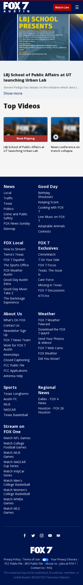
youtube (50, 535)
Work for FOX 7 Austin (15, 347)
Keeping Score (48, 202)
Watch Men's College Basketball (17, 482)
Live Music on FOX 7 (51, 219)
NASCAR (10, 409)
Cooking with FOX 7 (51, 209)
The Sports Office (16, 265)
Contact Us (11, 325)
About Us (13, 313)
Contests (44, 231)
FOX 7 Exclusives (48, 245)
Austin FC (10, 399)
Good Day (48, 186)
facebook (24, 535)
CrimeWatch (47, 254)
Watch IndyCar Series (14, 473)
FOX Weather (47, 353)
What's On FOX (14, 320)
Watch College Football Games (15, 445)
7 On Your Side (48, 260)
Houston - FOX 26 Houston (51, 410)
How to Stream (14, 249)
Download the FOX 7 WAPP (51, 331)
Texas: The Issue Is (50, 272)
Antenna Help (13, 376)
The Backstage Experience (14, 300)
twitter (33, 535)
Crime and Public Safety (15, 216)
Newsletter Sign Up (15, 333)
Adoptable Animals (51, 226)
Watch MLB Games (12, 454)
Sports (10, 387)
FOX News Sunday (17, 223)
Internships (11, 354)
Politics (9, 209)
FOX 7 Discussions (51, 290)
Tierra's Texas (14, 254)
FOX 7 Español (14, 260)
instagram (41, 535)
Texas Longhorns (16, 393)
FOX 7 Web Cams (50, 348)
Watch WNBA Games (13, 501)
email (58, 535)
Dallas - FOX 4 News (48, 401)
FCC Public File (14, 365)
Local (7, 193)
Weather (46, 313)
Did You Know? (49, 358)
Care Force (46, 280)
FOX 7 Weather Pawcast (49, 322)
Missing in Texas (50, 285)
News (9, 186)
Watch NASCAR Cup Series (15, 464)
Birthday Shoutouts (45, 195)
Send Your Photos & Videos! (51, 341)
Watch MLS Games (12, 510)
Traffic (8, 198)
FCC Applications (15, 370)
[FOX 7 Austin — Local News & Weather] (16, 7)
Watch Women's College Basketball (17, 492)
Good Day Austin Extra (16, 282)
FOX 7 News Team (17, 340)
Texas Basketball (16, 415)
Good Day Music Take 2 (15, 291)
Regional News (47, 390)
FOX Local (13, 242)
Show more (13, 93)
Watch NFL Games (17, 438)
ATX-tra (43, 295)
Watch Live (62, 7)
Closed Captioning (16, 360)
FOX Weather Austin (13, 272)
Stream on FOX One (14, 429)
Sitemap (9, 229)
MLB (7, 404)
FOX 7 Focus (47, 265)
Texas (8, 203)
